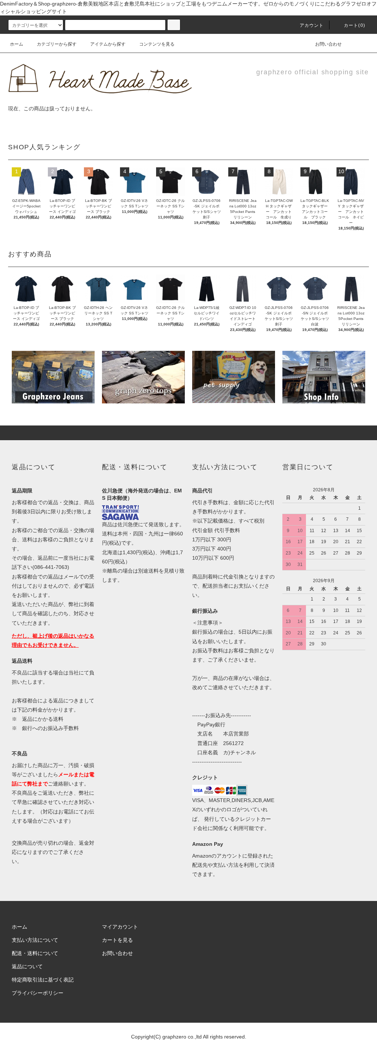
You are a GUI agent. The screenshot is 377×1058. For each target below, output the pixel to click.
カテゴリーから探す (57, 44)
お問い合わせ (328, 44)
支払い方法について (35, 940)
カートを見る (117, 940)
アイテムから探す (108, 44)
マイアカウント (120, 927)
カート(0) (354, 25)
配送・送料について (35, 953)
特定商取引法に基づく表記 (43, 980)
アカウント (312, 25)
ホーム (16, 44)
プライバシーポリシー (37, 993)
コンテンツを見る (157, 44)
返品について (27, 966)
